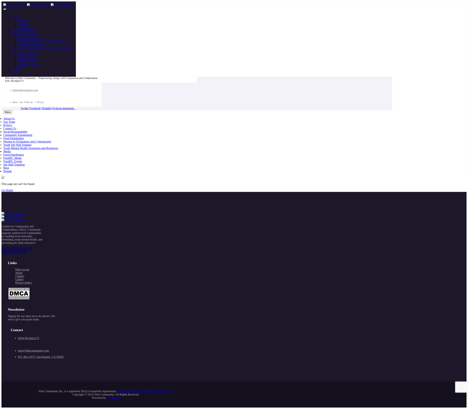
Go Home (7, 190)
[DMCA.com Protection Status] (19, 298)
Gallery (19, 279)
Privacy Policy (23, 282)
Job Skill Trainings (28, 63)
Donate (15, 70)
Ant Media (113, 397)
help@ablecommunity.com (33, 350)
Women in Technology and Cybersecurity (42, 40)
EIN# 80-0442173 (28, 338)
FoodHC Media (27, 57)
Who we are (22, 269)
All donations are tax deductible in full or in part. (145, 391)
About (18, 272)
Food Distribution (28, 37)
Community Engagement (25, 34)
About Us (16, 17)
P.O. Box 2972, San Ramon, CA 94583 (41, 356)
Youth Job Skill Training (32, 44)
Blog (21, 67)
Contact (19, 276)
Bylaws (22, 24)
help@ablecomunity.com (25, 90)
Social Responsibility (23, 30)
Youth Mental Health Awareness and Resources (45, 47)
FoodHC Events (27, 60)
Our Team (24, 20)
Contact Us (24, 27)
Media (14, 50)
